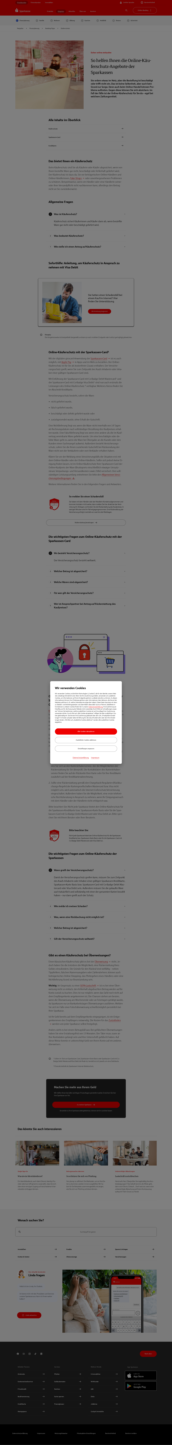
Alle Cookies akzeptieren (86, 731)
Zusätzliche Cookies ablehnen (86, 740)
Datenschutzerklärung (95, 707)
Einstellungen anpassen (86, 748)
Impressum (95, 758)
